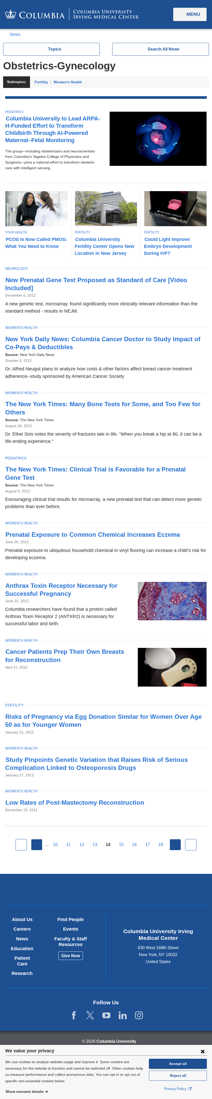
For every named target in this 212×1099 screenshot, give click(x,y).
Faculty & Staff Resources (70, 941)
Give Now (70, 956)
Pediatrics (14, 112)
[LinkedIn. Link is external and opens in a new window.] (122, 1015)
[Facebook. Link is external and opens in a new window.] (74, 1015)
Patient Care (22, 961)
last (190, 844)
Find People (70, 919)
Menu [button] (193, 14)
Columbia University (116, 1041)
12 (81, 844)
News (15, 34)
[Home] (72, 14)
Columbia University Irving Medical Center (73, 889)
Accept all (178, 1064)
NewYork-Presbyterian (139, 889)
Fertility (41, 82)
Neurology (16, 268)
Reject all (178, 1075)
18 (160, 844)
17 (147, 844)
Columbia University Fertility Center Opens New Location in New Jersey (104, 246)
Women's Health (68, 82)
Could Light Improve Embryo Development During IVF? (168, 246)
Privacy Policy (175, 1089)
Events (70, 929)
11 (68, 844)
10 (55, 844)
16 (134, 844)
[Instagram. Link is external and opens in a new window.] (139, 1015)
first (21, 844)
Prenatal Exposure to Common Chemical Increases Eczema (92, 534)
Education (22, 948)
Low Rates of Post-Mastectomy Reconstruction (74, 802)
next (175, 844)
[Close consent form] (203, 1051)
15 (121, 844)
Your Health (16, 232)
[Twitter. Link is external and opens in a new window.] (90, 1015)
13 (95, 844)
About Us (22, 919)
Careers (22, 929)
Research (22, 973)
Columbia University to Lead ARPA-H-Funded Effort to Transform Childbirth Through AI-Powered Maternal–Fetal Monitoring (52, 129)
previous (36, 844)
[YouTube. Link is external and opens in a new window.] (106, 1015)
